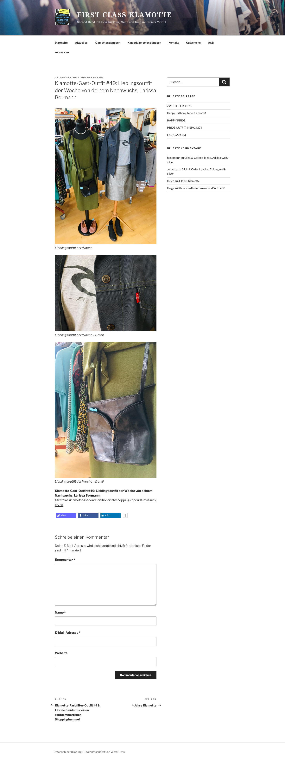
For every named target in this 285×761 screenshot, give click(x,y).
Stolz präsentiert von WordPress (105, 751)
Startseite (61, 42)
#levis (145, 500)
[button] (66, 515)
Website (61, 653)
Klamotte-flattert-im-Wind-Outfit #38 (201, 188)
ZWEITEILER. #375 (179, 105)
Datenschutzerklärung (67, 751)
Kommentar (65, 560)
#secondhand (93, 500)
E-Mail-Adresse (67, 632)
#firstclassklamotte (69, 500)
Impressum (61, 52)
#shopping (122, 500)
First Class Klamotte (124, 15)
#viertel (108, 500)
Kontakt (173, 42)
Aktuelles (81, 42)
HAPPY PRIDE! (176, 120)
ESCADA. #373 (176, 134)
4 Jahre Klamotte (189, 181)
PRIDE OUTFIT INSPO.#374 (184, 127)
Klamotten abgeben (107, 42)
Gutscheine (193, 42)
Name (60, 612)
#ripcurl (135, 500)
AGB (211, 42)
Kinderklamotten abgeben (144, 42)
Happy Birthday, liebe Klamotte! (186, 113)
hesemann (95, 77)
